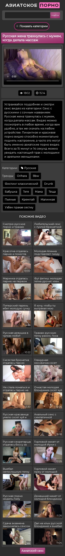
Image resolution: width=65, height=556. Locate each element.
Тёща (52, 191)
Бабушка (11, 191)
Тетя (26, 191)
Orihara (22, 176)
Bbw (36, 176)
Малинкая (48, 199)
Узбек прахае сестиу (19, 207)
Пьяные (10, 199)
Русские (30, 168)
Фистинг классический (21, 183)
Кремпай (28, 199)
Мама (39, 191)
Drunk (48, 183)
